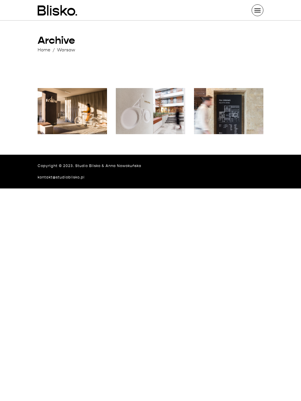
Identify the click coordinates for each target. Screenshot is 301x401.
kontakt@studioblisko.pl (61, 177)
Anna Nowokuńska (123, 166)
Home (44, 50)
